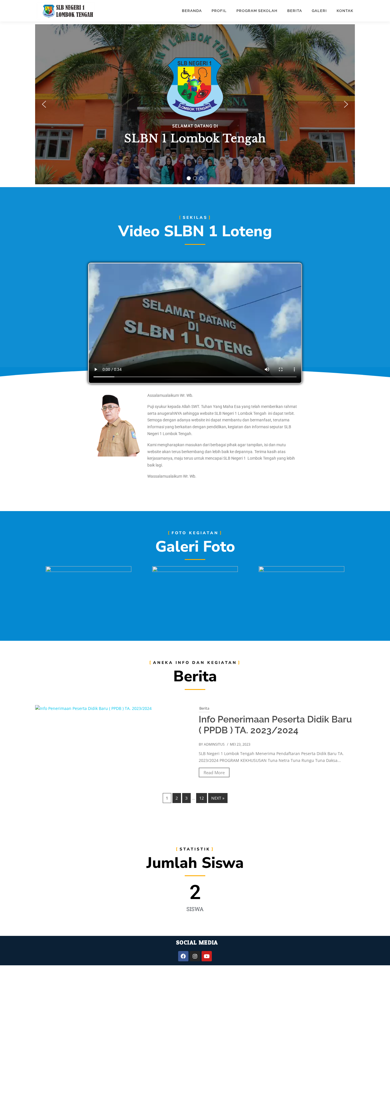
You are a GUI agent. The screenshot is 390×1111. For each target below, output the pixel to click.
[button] (44, 104)
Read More (214, 772)
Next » (217, 798)
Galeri (319, 11)
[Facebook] (183, 956)
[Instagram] (195, 956)
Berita (294, 11)
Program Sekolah (257, 11)
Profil (219, 11)
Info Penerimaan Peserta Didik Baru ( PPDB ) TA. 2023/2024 (275, 724)
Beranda (192, 11)
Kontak (345, 11)
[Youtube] (207, 956)
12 (201, 798)
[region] (195, 104)
